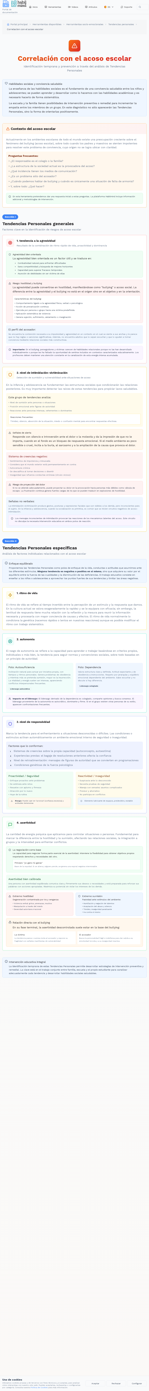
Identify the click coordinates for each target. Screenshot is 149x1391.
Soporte (128, 7)
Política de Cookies (39, 1387)
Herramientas (54, 7)
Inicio (35, 7)
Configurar (137, 1383)
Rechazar (116, 1383)
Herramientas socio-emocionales (84, 24)
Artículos (93, 7)
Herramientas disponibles (47, 24)
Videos (75, 7)
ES (109, 7)
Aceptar (95, 1383)
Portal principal (19, 24)
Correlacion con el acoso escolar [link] (25, 29)
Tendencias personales (121, 24)
